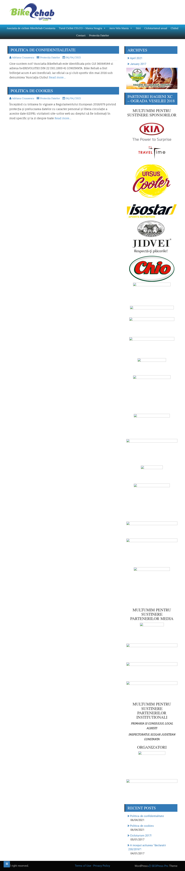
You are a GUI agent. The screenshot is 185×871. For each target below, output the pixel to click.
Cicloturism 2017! (141, 835)
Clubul (174, 28)
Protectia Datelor (99, 35)
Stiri (138, 28)
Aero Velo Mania (119, 28)
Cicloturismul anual (155, 28)
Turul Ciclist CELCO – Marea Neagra (80, 28)
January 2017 (138, 64)
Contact (80, 35)
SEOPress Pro (159, 866)
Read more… (57, 77)
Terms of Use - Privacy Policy (92, 865)
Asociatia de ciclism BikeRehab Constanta (31, 28)
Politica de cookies (32, 90)
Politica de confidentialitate (43, 49)
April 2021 (136, 58)
